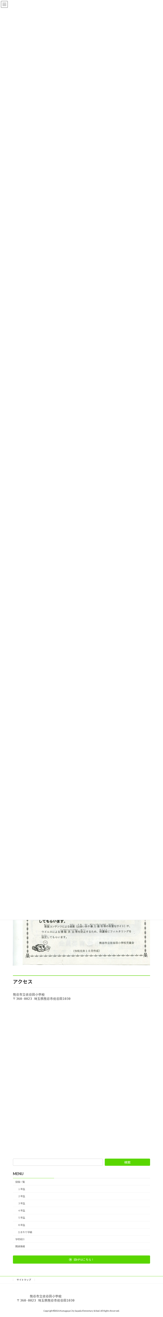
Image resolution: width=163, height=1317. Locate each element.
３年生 (21, 1203)
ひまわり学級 (25, 1232)
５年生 (21, 1217)
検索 (127, 1162)
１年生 (21, 1189)
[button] (81, 1260)
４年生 (21, 1210)
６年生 (21, 1225)
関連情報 (20, 1246)
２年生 (21, 1196)
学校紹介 (20, 1239)
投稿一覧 (20, 1181)
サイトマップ (24, 1279)
